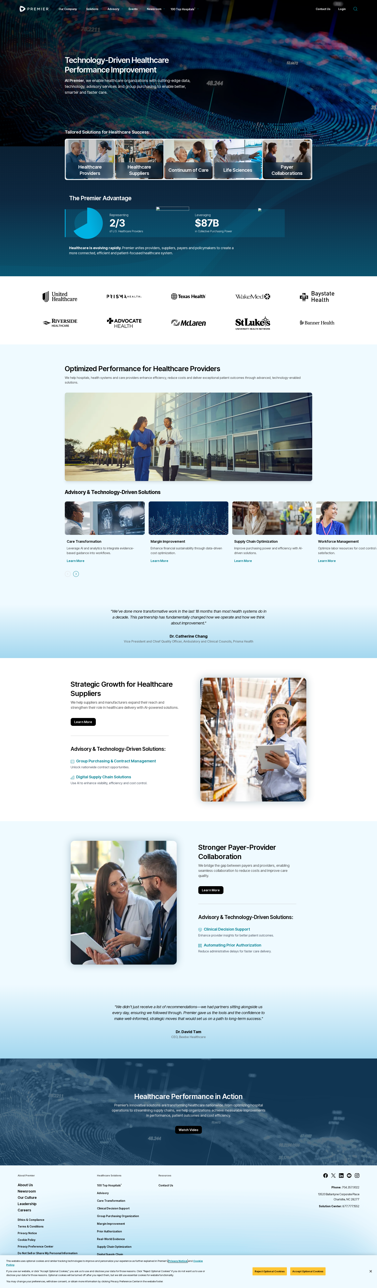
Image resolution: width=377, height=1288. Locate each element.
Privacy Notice (27, 1233)
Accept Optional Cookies (307, 1271)
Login (342, 9)
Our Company (68, 9)
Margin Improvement (111, 1223)
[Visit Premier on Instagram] (357, 1175)
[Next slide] (76, 574)
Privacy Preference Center (35, 1246)
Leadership (27, 1204)
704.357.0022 (345, 1187)
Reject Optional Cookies (270, 1271)
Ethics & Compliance (31, 1219)
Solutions (92, 9)
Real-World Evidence (111, 1239)
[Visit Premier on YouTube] (349, 1175)
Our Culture (27, 1197)
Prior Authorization (109, 1231)
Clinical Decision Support (113, 1208)
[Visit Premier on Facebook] (325, 1175)
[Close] (370, 1271)
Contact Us (323, 9)
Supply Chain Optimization (114, 1246)
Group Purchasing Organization (118, 1216)
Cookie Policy (27, 1239)
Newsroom (154, 9)
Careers (24, 1210)
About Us (25, 1185)
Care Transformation (111, 1200)
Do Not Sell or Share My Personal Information (47, 1253)
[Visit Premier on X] (333, 1175)
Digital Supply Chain (110, 1254)
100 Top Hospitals (109, 1185)
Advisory (113, 9)
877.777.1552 (339, 1206)
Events (133, 9)
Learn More (75, 561)
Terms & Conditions (31, 1226)
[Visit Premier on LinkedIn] (341, 1175)
